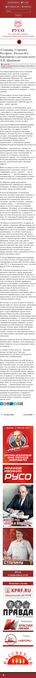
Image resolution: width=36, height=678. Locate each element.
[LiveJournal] (11, 403)
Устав (25, 2)
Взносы (27, 7)
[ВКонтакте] (1, 403)
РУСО (18, 30)
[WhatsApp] (18, 403)
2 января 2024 (6, 64)
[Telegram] (14, 403)
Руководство (13, 7)
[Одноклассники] (4, 403)
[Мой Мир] (8, 403)
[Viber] (21, 403)
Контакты (14, 2)
